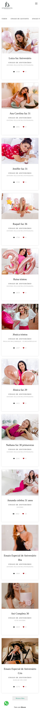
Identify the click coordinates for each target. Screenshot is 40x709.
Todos (4, 19)
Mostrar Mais (20, 698)
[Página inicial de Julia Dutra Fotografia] (7, 6)
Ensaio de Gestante (20, 19)
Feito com (20, 707)
